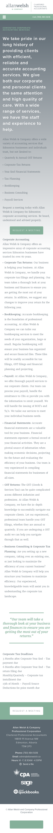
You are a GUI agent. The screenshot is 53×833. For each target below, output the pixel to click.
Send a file (28, 764)
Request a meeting (26, 230)
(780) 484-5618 (43, 17)
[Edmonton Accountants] (26, 11)
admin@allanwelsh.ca (29, 756)
